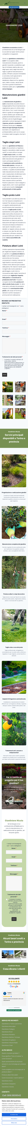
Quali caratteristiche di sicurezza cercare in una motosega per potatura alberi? (14, 1064)
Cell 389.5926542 (14, 7)
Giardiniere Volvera (8, 1087)
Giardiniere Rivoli (7, 1032)
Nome (4, 310)
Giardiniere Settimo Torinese (11, 1037)
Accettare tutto (14, 1114)
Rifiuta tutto (14, 1122)
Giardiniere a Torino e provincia (12, 1023)
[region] (14, 1112)
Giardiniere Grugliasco (9, 1040)
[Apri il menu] (24, 3)
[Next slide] (25, 954)
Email (4, 319)
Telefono (5, 328)
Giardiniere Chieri (7, 1045)
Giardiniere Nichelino (8, 1034)
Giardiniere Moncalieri (9, 1026)
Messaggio (6, 336)
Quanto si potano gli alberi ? (10, 1053)
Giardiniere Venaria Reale (10, 1042)
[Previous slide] (3, 954)
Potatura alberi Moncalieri (10, 1075)
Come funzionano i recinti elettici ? (13, 1078)
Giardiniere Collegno (8, 1029)
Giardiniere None (7, 1081)
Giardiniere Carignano (9, 1084)
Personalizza (14, 1118)
